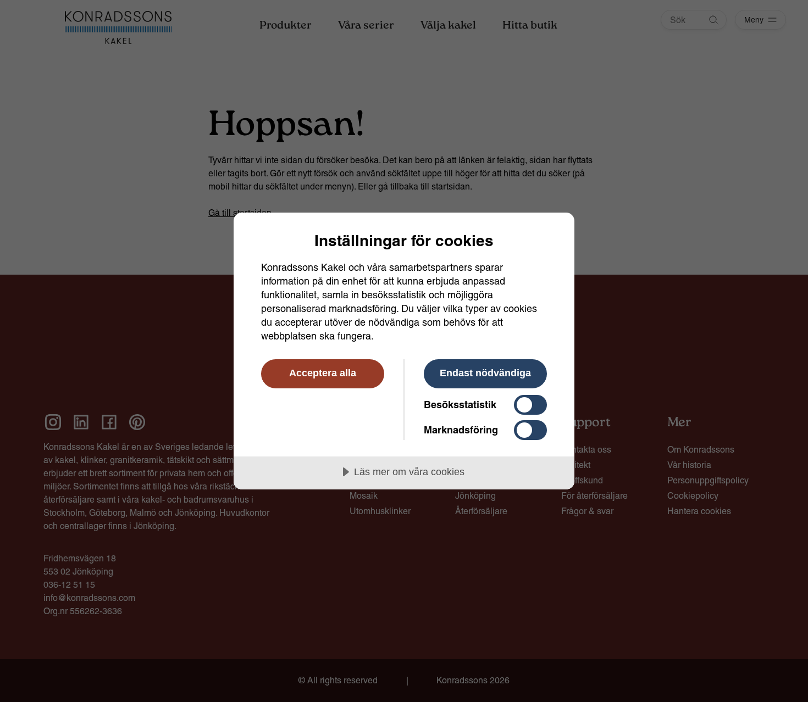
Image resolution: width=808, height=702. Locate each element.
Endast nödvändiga (485, 372)
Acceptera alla (322, 372)
